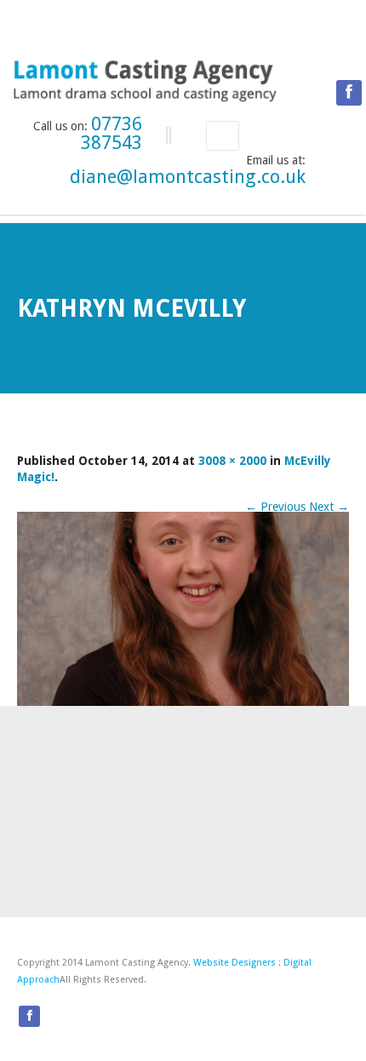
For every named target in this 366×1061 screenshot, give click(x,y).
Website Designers (234, 962)
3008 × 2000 (232, 460)
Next (329, 506)
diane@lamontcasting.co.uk (188, 176)
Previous (275, 506)
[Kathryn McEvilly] (183, 608)
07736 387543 (111, 133)
